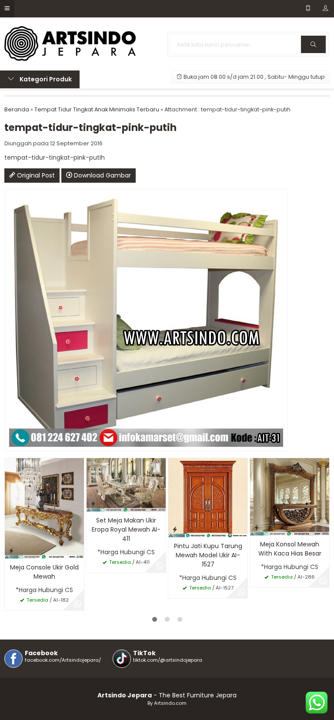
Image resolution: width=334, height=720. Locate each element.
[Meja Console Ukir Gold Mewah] (44, 507)
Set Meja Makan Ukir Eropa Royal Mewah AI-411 (126, 529)
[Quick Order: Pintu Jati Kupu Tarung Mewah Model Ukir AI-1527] (174, 529)
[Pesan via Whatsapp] (77, 604)
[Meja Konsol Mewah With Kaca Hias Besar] (289, 496)
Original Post (35, 175)
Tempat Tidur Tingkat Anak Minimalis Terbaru (96, 109)
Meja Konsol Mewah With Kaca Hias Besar (289, 549)
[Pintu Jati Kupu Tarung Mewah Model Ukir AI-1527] (207, 497)
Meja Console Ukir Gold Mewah (44, 572)
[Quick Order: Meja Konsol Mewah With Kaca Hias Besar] (256, 527)
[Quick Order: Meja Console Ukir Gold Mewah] (11, 550)
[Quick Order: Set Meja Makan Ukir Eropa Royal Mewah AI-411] (93, 503)
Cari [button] (313, 52)
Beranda (16, 109)
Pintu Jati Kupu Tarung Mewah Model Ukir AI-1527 (208, 555)
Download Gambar (101, 175)
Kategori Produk (45, 79)
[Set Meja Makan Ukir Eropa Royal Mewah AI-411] (126, 484)
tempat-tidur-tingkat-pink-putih (90, 127)
